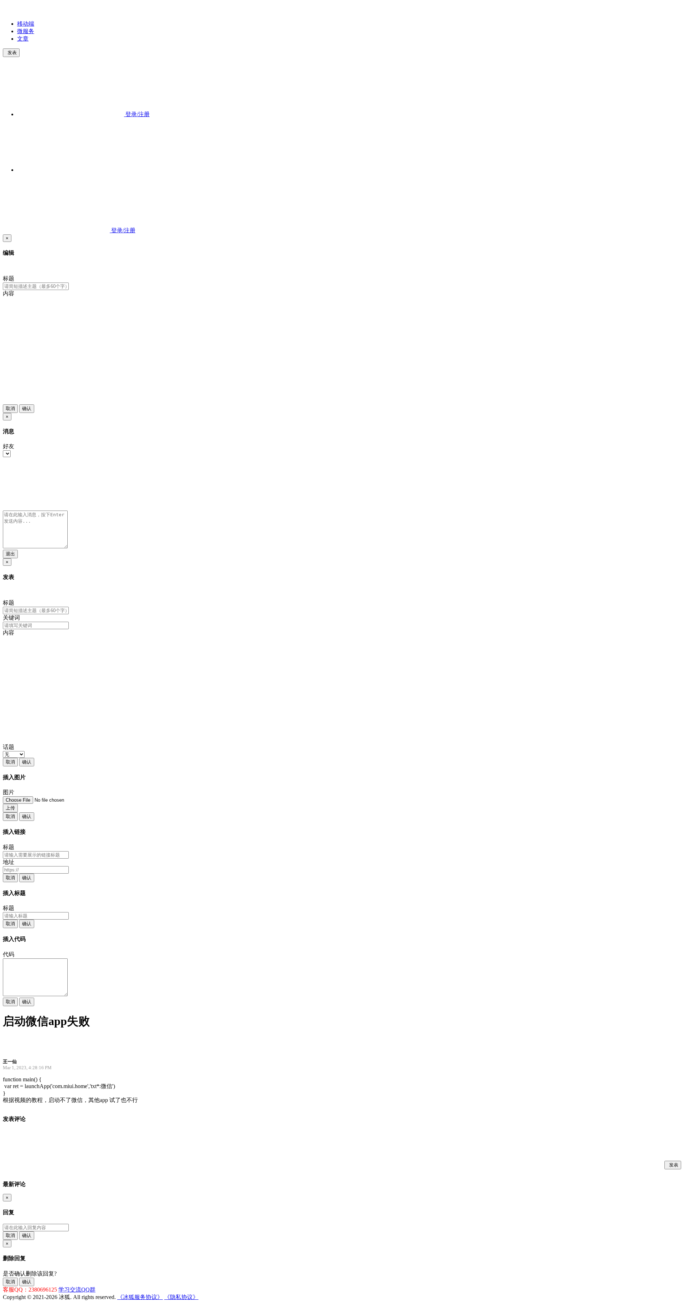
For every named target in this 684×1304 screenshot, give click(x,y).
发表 (12, 52)
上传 (10, 808)
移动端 (25, 24)
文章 (22, 39)
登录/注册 (137, 114)
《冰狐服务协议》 (140, 1297)
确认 (26, 408)
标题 (8, 278)
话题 (8, 747)
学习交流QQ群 (76, 1290)
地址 (8, 862)
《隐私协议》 (181, 1297)
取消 (10, 408)
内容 (8, 293)
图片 (8, 792)
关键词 (11, 618)
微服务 (25, 31)
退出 (10, 554)
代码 (8, 954)
